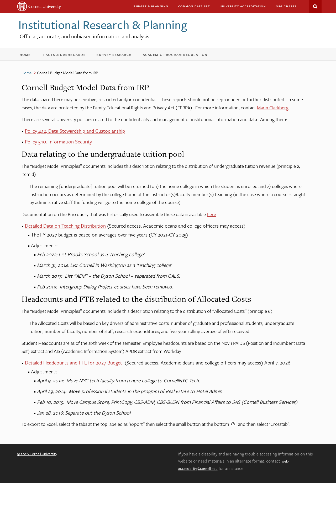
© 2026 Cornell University (37, 454)
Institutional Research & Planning (102, 24)
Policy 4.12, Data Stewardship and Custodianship (75, 130)
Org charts (286, 6)
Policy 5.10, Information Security (58, 141)
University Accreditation (245, 7)
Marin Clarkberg (272, 107)
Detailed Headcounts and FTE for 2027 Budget (73, 362)
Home (28, 56)
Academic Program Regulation (178, 56)
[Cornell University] (39, 6)
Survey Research (118, 56)
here (211, 214)
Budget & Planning (151, 6)
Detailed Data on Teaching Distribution (65, 225)
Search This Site (315, 6)
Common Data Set (194, 6)
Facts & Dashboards (67, 56)
